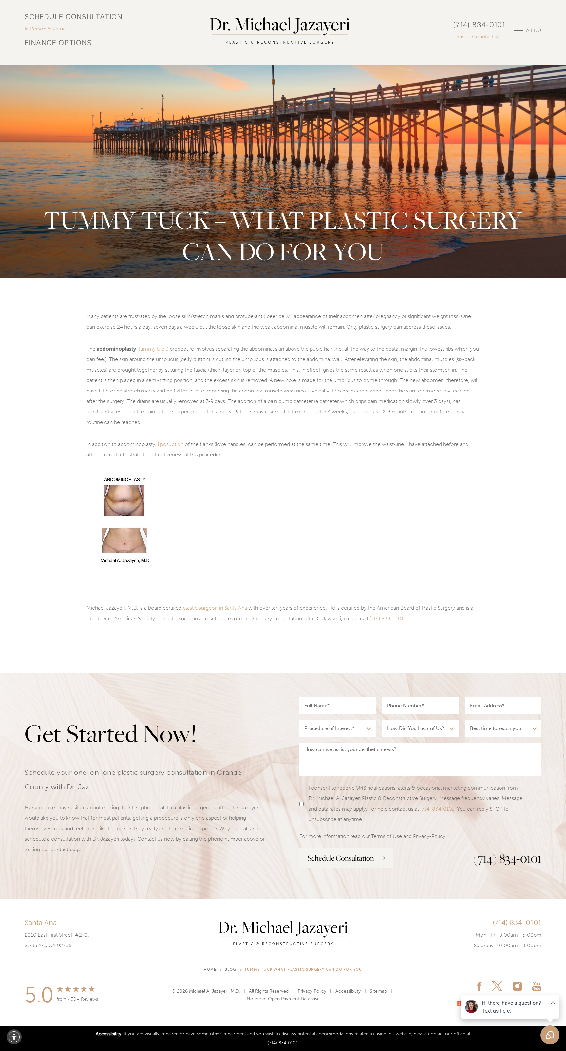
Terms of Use (386, 836)
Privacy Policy (312, 991)
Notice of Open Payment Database (283, 999)
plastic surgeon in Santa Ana (215, 608)
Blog (230, 969)
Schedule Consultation (74, 17)
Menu (533, 30)
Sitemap (378, 991)
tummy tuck (153, 349)
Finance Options (58, 43)
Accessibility (348, 991)
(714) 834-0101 (479, 25)
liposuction (170, 444)
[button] (14, 1036)
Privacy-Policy (429, 836)
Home (210, 969)
